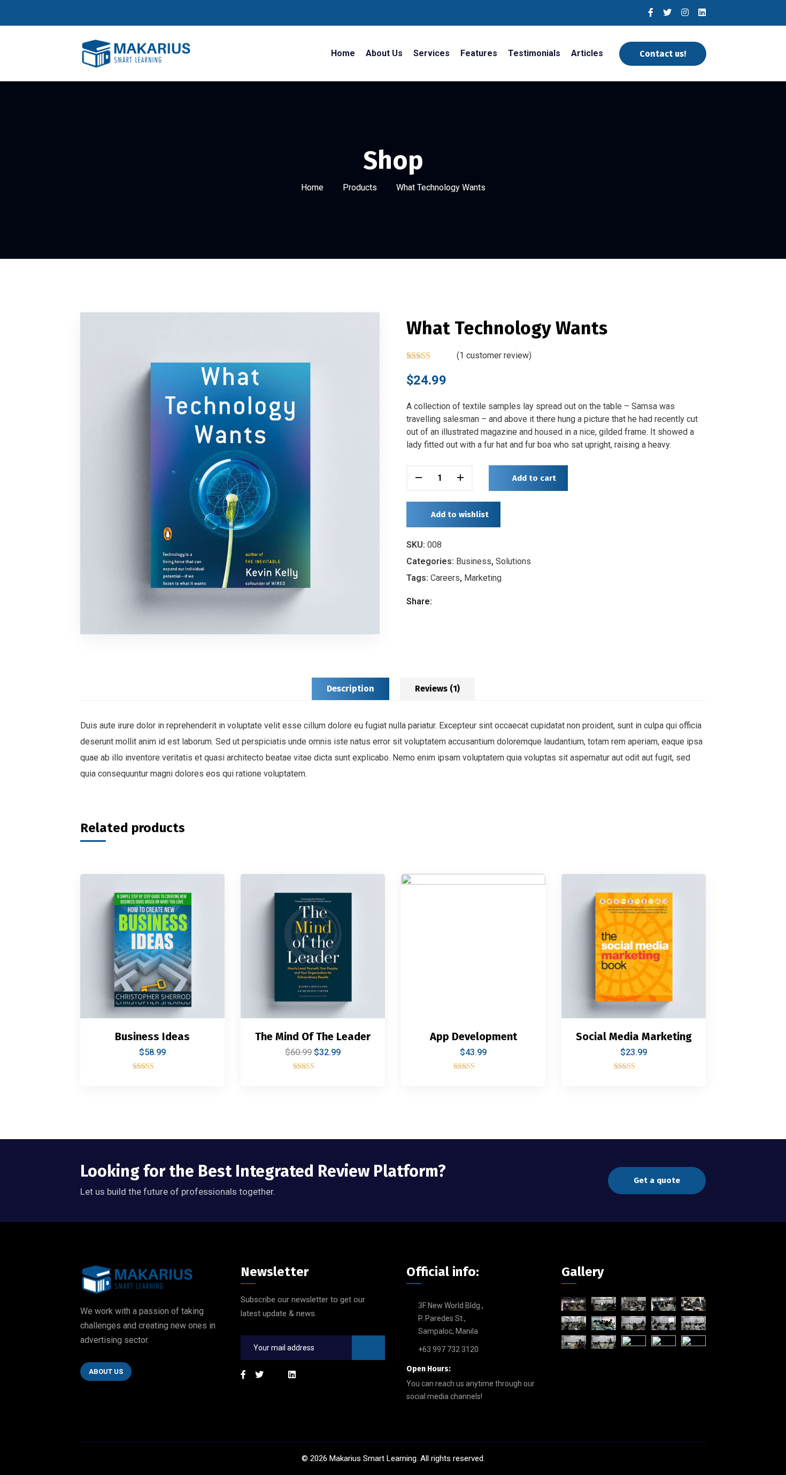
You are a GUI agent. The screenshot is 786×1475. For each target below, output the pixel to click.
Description (350, 688)
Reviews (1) (437, 688)
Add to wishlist (460, 514)
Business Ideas (152, 1036)
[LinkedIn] (476, 601)
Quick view (198, 968)
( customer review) (494, 355)
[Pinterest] (465, 601)
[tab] (350, 689)
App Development (473, 1036)
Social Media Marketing (634, 1036)
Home (312, 187)
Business (473, 561)
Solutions (513, 561)
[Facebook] (442, 601)
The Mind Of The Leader (313, 1036)
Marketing (483, 577)
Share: (419, 601)
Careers (445, 577)
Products (360, 187)
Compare (198, 919)
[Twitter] (454, 601)
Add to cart (534, 477)
